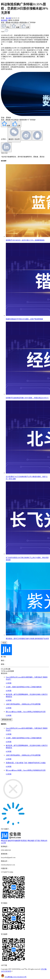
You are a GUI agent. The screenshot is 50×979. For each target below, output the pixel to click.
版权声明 (11, 840)
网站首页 (4, 840)
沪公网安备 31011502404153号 (15, 977)
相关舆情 (4, 20)
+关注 (4, 643)
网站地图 (31, 840)
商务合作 (44, 840)
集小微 (8, 18)
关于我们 (37, 840)
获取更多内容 (6, 719)
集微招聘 (17, 840)
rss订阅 (3, 843)
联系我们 (24, 840)
